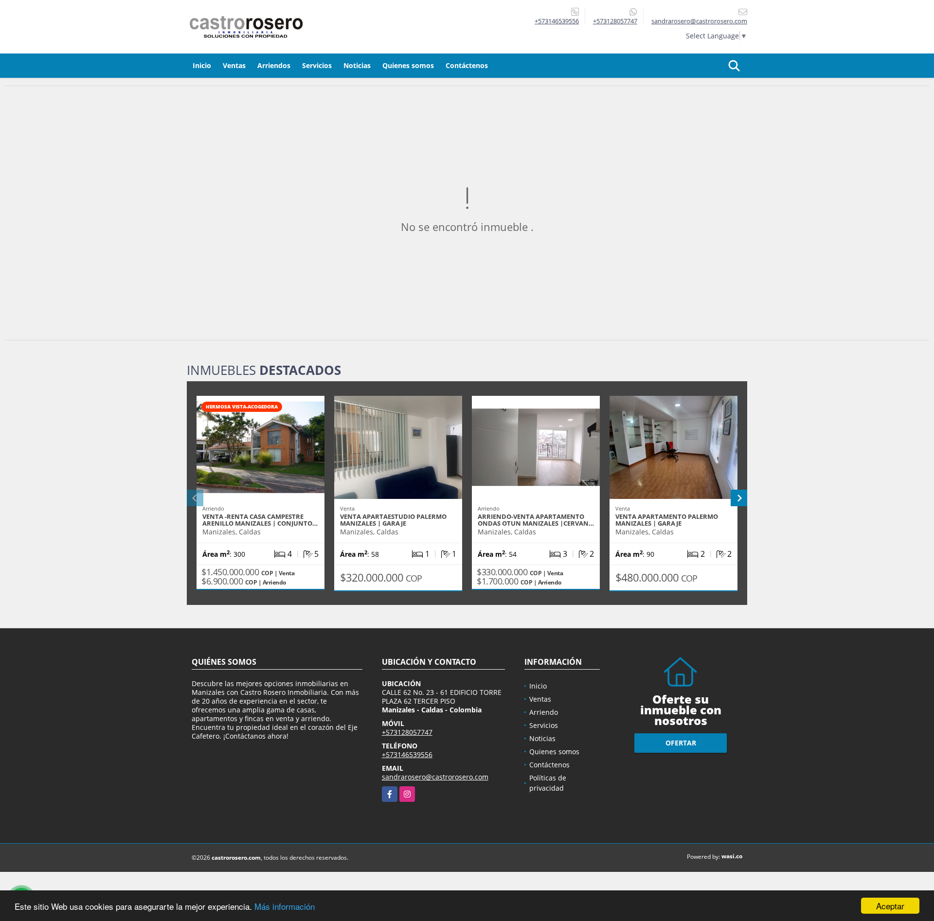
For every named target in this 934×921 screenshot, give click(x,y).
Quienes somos (408, 65)
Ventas (234, 65)
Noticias (357, 65)
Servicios (317, 65)
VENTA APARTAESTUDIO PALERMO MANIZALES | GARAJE (393, 520)
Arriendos (273, 65)
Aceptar (890, 906)
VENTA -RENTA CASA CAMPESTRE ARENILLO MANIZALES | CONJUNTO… (260, 520)
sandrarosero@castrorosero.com (435, 776)
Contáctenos (467, 65)
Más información (284, 906)
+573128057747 (615, 21)
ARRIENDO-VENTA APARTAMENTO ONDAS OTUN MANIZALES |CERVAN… (536, 520)
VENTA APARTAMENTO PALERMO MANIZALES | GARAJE (666, 520)
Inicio (202, 65)
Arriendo (543, 712)
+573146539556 (557, 21)
